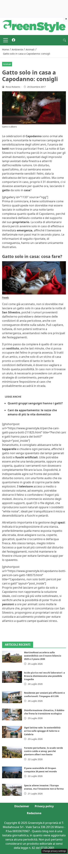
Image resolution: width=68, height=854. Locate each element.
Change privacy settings (54, 850)
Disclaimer (21, 806)
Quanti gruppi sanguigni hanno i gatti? (35, 403)
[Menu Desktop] (5, 40)
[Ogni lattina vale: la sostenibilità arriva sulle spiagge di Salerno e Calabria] (12, 732)
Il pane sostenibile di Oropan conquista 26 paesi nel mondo (40, 770)
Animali (7, 64)
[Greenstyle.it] (34, 26)
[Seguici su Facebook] (13, 40)
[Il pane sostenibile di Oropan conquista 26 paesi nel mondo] (12, 772)
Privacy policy (44, 806)
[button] (64, 40)
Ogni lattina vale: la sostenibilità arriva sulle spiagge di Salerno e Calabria (42, 731)
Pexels (5, 297)
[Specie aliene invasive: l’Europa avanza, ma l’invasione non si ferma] (12, 790)
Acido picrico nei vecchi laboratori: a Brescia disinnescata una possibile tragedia (44, 676)
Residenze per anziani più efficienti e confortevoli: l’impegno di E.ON (44, 694)
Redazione (34, 813)
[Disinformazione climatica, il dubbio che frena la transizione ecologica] (12, 714)
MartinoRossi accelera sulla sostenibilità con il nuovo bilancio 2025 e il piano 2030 (42, 656)
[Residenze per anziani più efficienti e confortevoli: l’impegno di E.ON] (12, 697)
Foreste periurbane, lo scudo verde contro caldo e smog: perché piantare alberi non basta (43, 751)
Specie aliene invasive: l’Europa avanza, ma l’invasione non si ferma (44, 787)
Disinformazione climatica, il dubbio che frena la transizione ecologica (44, 712)
